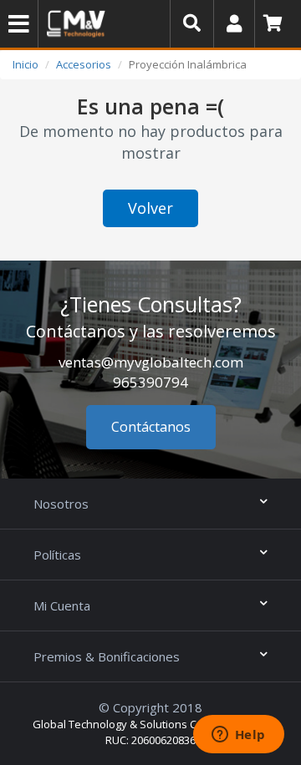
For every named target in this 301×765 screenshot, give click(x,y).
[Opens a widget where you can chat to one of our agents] (238, 736)
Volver (150, 208)
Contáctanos (151, 427)
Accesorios (83, 64)
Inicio (25, 64)
